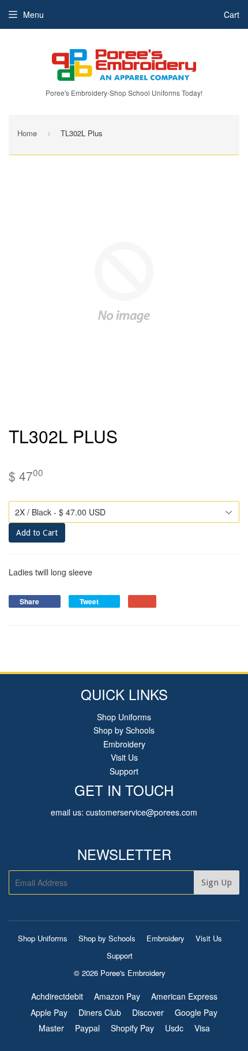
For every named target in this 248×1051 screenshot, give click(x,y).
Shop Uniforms (124, 717)
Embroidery (124, 744)
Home (27, 133)
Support (124, 771)
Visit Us (124, 757)
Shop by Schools (124, 730)
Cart (231, 14)
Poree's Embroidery (133, 972)
